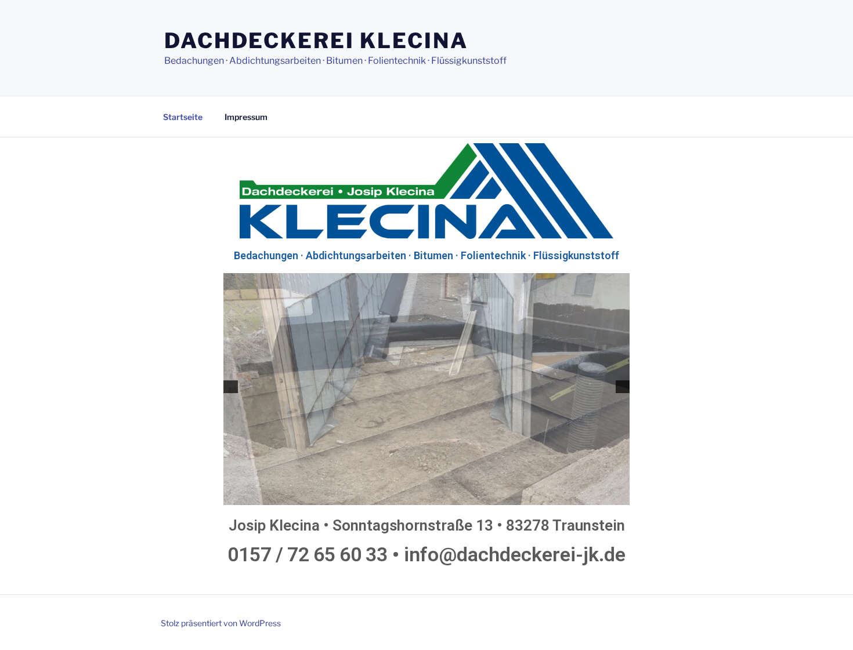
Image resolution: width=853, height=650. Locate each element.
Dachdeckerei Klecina (316, 40)
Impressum (246, 117)
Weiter (622, 386)
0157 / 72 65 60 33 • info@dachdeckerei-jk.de (426, 554)
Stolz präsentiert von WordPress (221, 623)
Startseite (183, 117)
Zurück (230, 386)
